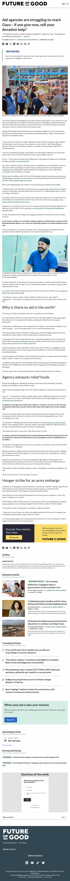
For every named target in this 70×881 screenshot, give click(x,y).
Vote (27, 799)
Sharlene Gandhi (36, 627)
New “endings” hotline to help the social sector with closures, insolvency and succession (30, 690)
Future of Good (36, 590)
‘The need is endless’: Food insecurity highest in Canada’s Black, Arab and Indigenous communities (32, 661)
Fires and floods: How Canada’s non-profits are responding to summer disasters (27, 651)
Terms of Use (48, 877)
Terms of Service (35, 856)
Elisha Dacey (35, 607)
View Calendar (7, 745)
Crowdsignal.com (35, 807)
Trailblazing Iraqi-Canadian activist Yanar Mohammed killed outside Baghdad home (47, 602)
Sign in (64, 4)
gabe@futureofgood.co (48, 568)
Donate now (14, 537)
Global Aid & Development (27, 39)
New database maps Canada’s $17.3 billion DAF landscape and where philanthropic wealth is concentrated (32, 671)
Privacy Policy (9, 849)
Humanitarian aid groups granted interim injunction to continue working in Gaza (47, 622)
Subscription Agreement (35, 877)
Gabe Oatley (9, 39)
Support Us (11, 720)
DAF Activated (14, 740)
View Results (35, 805)
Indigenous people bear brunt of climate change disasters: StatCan (28, 680)
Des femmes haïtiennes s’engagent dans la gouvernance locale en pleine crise (44, 584)
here (39, 127)
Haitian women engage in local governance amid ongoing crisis (31, 757)
